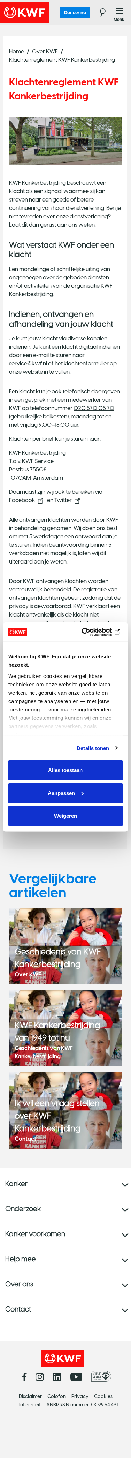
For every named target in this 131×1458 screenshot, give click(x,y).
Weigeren (65, 816)
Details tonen (93, 748)
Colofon (56, 1396)
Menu (119, 12)
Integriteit (30, 1405)
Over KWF (45, 51)
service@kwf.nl (28, 363)
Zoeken (98, 12)
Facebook (22, 500)
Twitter (63, 500)
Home (16, 51)
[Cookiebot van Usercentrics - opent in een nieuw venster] (93, 631)
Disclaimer (30, 1396)
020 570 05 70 (94, 408)
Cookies (103, 1396)
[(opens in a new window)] (103, 1376)
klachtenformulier (86, 363)
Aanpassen (61, 793)
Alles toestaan (65, 770)
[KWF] (43, 12)
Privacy (79, 1396)
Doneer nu (75, 12)
